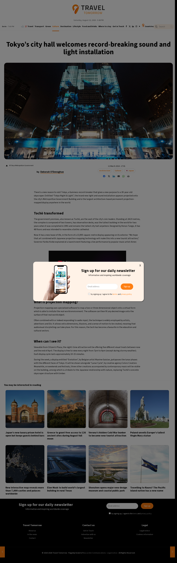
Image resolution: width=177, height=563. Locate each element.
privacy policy (126, 294)
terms (115, 294)
